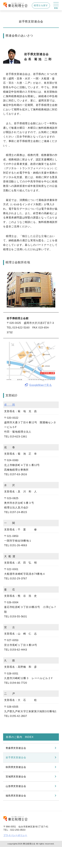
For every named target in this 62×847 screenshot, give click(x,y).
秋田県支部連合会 (16, 767)
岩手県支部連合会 (16, 757)
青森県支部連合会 (16, 748)
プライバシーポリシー (15, 835)
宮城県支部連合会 (16, 776)
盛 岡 (9, 404)
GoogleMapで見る (40, 384)
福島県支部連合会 (16, 795)
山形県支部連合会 (16, 786)
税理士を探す (41, 5)
